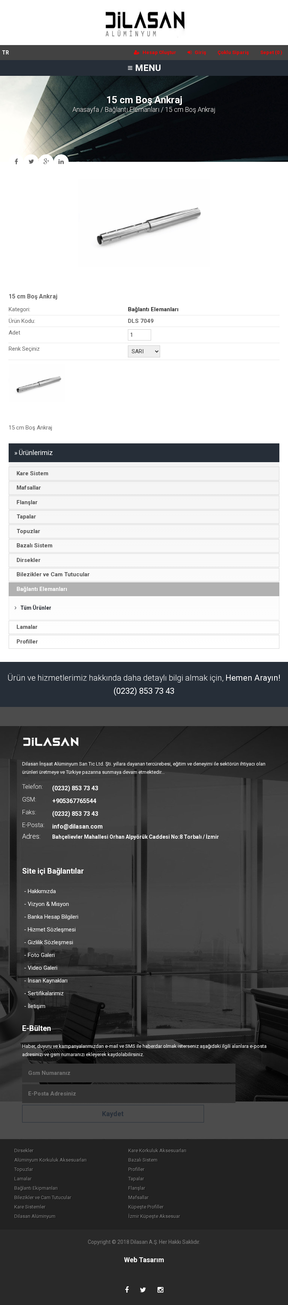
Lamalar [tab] (27, 627)
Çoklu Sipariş (233, 52)
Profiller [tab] (27, 641)
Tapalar (136, 1178)
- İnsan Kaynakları (46, 980)
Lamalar (23, 1178)
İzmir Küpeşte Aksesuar (154, 1216)
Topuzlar (23, 1169)
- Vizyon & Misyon (46, 904)
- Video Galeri (40, 967)
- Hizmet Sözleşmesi (50, 929)
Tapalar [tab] (26, 516)
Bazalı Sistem (143, 1160)
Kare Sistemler (29, 1207)
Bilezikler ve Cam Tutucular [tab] (53, 574)
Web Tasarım (144, 1260)
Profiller (136, 1169)
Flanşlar (136, 1188)
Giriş (200, 52)
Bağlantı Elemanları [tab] (41, 589)
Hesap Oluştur (158, 52)
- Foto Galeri (39, 955)
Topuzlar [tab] (28, 531)
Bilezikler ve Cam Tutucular (42, 1197)
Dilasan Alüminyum (35, 1216)
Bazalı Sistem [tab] (34, 545)
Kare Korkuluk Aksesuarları (157, 1150)
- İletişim (34, 1006)
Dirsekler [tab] (28, 560)
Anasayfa (85, 109)
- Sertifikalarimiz (44, 993)
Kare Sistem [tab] (32, 473)
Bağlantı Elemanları (132, 109)
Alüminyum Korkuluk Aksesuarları (50, 1160)
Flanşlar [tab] (27, 502)
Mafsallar (138, 1197)
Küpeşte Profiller (146, 1207)
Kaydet (113, 1114)
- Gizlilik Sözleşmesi (48, 942)
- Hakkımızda (40, 891)
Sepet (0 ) (271, 52)
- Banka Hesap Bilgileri (51, 916)
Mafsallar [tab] (28, 487)
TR (5, 53)
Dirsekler (23, 1150)
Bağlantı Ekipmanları (36, 1188)
